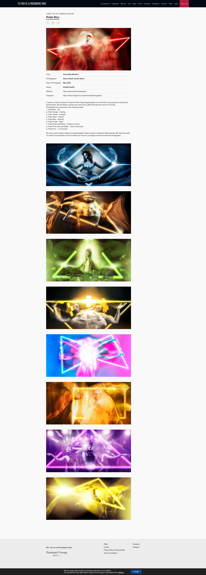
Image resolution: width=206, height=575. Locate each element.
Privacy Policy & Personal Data (114, 550)
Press (140, 4)
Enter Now (184, 4)
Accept (136, 572)
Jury (129, 4)
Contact (106, 547)
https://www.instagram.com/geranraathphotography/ (82, 95)
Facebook (136, 544)
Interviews (147, 4)
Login (176, 4)
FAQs (170, 4)
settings (121, 573)
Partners (164, 4)
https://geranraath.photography (74, 91)
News (134, 4)
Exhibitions (155, 4)
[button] (48, 23)
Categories (115, 4)
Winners (123, 4)
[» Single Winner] (32, 3)
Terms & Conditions (110, 553)
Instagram (136, 547)
